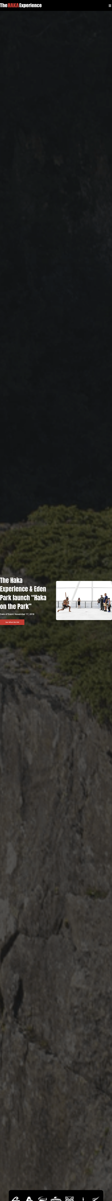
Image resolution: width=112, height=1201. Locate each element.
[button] (12, 622)
